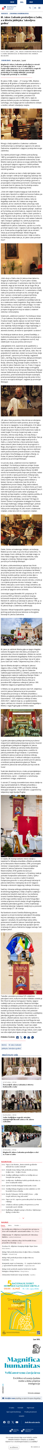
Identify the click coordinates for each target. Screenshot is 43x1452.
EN (35, 8)
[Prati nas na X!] (12, 1422)
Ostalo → (17, 1225)
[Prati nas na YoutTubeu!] (17, 1422)
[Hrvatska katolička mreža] (14, 1430)
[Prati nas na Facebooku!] (4, 1422)
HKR (31, 2)
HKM (12, 2)
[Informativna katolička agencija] (27, 1430)
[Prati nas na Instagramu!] (8, 1422)
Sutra (9, 1225)
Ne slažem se (35, 1447)
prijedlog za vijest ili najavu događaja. (23, 1398)
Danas (3, 1225)
